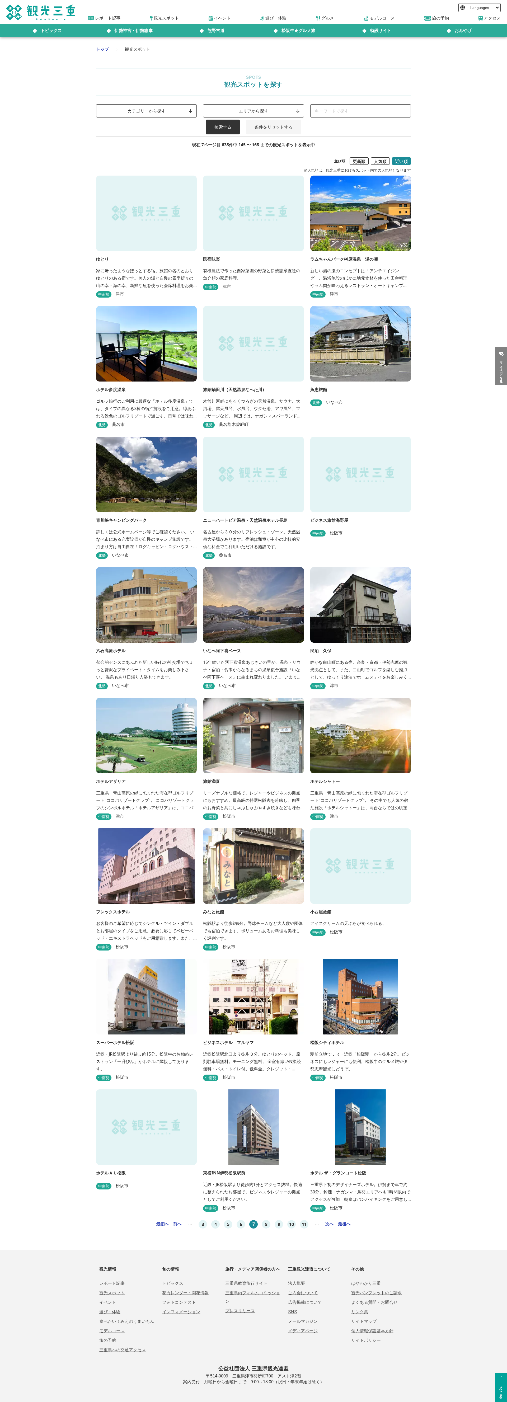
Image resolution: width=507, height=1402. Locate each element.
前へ (177, 1224)
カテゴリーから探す (147, 111)
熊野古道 (216, 30)
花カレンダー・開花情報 (185, 1293)
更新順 (359, 161)
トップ (102, 49)
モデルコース (112, 1331)
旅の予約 (107, 1340)
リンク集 (359, 1312)
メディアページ (303, 1331)
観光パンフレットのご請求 (376, 1293)
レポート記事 (112, 1283)
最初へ (162, 1224)
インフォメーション (181, 1312)
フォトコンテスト (179, 1302)
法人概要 (296, 1283)
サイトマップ (364, 1321)
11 (304, 1224)
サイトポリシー (366, 1340)
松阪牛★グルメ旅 (298, 30)
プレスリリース (240, 1311)
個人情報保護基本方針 (372, 1331)
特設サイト (380, 30)
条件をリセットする (274, 127)
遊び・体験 (109, 1312)
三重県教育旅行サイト (246, 1283)
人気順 (380, 161)
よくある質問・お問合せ (374, 1302)
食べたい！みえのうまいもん (126, 1321)
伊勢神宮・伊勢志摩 (134, 30)
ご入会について (303, 1293)
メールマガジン (303, 1321)
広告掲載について (305, 1302)
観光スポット (112, 1293)
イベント (107, 1302)
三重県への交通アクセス (122, 1350)
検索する (222, 127)
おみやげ (463, 30)
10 (291, 1224)
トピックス (51, 30)
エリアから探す (253, 111)
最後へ (344, 1224)
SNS (292, 1312)
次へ (329, 1224)
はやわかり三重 (366, 1283)
